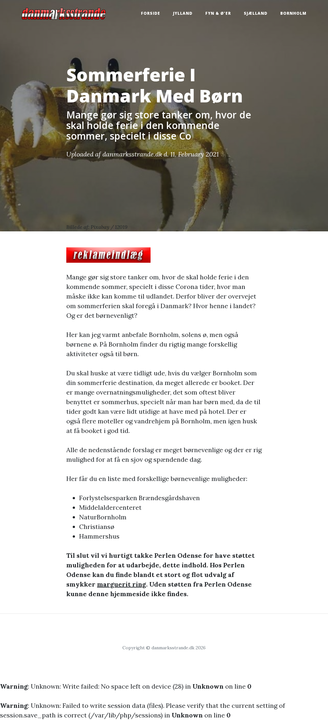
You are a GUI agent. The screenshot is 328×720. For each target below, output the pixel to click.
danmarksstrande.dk (132, 154)
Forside (150, 13)
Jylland (183, 13)
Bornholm (293, 13)
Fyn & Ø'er (218, 13)
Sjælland (255, 13)
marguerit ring (121, 584)
